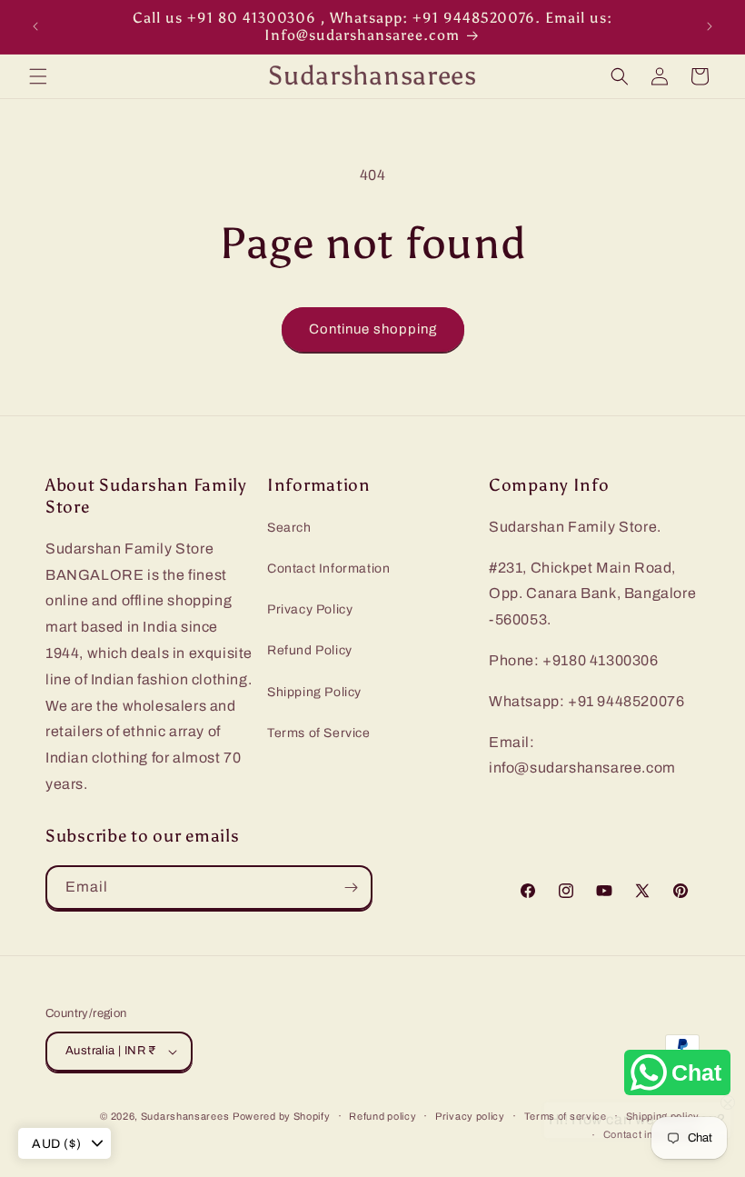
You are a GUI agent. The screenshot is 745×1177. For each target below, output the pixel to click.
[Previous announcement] (35, 26)
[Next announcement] (710, 26)
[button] (38, 76)
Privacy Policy (310, 609)
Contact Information (328, 568)
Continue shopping (373, 329)
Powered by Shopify (282, 1116)
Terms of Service (319, 733)
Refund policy (382, 1116)
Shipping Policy (314, 692)
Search (289, 527)
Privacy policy (470, 1116)
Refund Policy (310, 650)
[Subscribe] (351, 887)
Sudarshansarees (185, 1116)
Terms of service (565, 1116)
